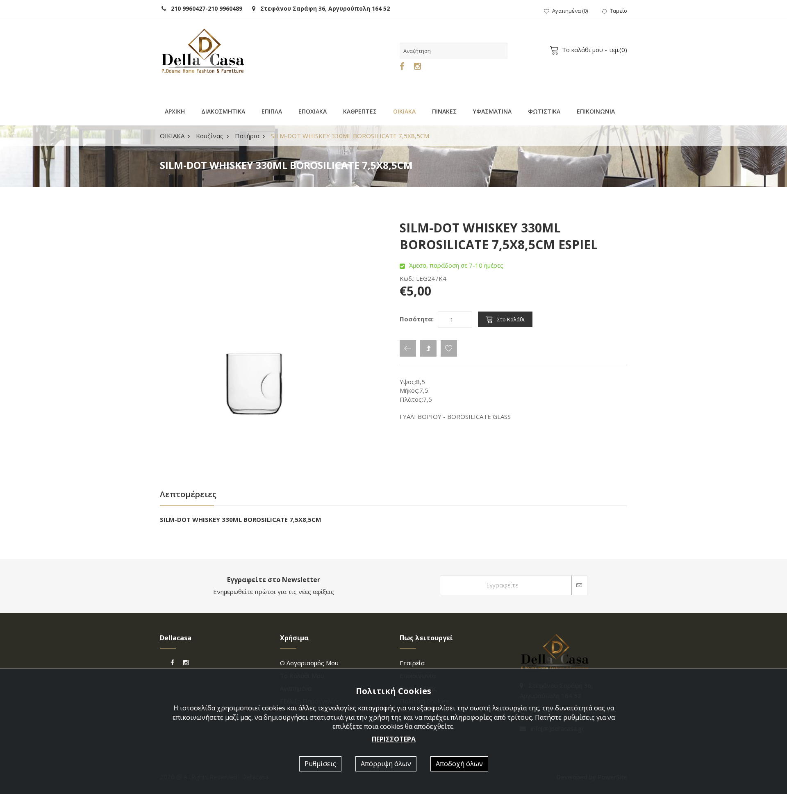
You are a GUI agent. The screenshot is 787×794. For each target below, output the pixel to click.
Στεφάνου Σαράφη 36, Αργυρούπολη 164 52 (322, 8)
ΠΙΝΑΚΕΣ (444, 111)
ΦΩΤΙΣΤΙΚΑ (544, 111)
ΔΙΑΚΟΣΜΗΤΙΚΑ (223, 111)
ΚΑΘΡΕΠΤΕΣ (360, 111)
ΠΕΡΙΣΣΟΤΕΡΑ (394, 739)
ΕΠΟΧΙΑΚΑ (312, 111)
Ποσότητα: (417, 319)
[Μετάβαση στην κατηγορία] (428, 348)
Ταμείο (618, 10)
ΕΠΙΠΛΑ (272, 111)
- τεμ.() (594, 50)
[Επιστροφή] (408, 348)
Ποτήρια (247, 136)
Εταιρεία (412, 663)
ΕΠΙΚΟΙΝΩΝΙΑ (596, 111)
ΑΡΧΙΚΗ (175, 111)
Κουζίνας (209, 136)
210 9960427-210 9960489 (204, 8)
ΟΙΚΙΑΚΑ (404, 111)
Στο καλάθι (511, 319)
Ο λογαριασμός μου (309, 663)
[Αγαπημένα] (449, 348)
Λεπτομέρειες (188, 494)
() (570, 10)
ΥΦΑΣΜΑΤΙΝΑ (492, 111)
